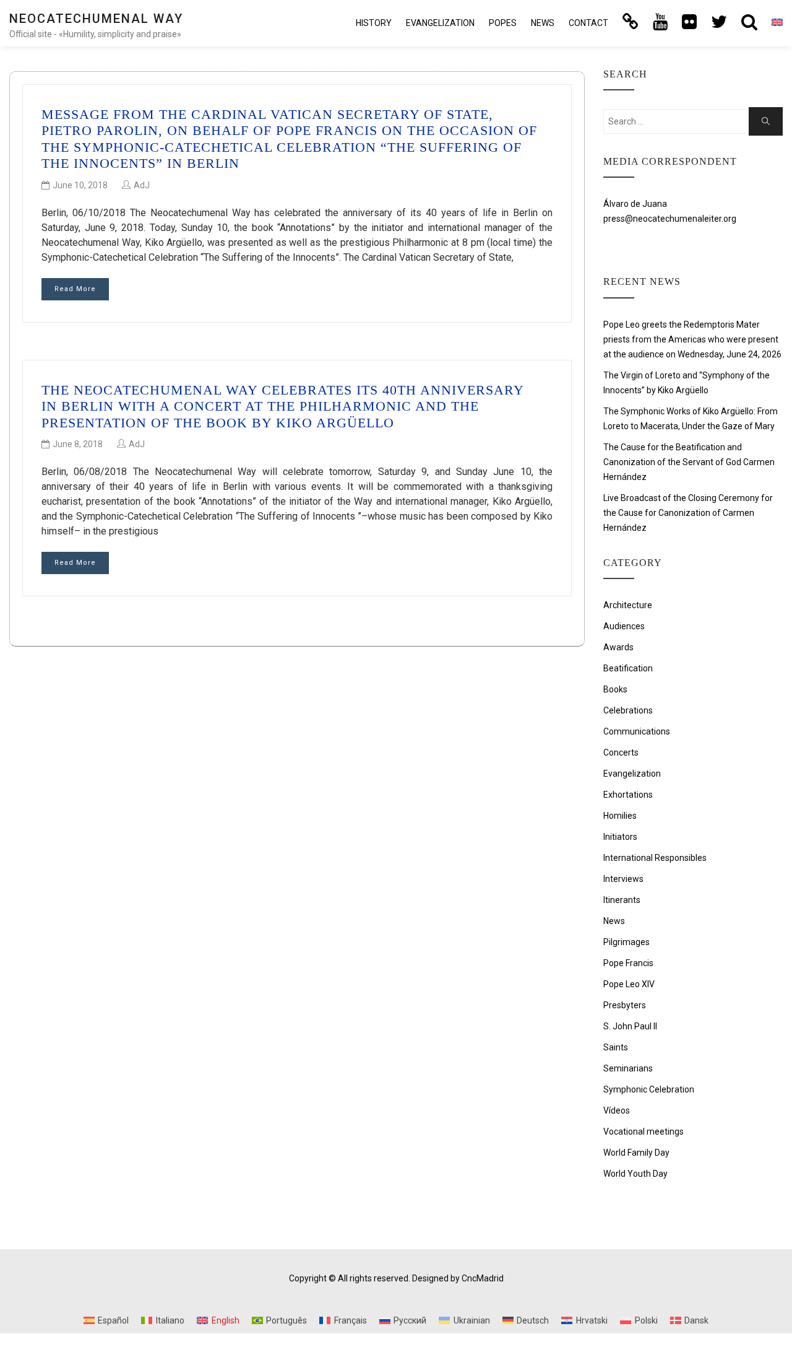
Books (615, 689)
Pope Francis (628, 963)
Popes (503, 23)
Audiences (624, 626)
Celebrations (628, 710)
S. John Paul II (630, 1026)
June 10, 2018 (80, 185)
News (542, 23)
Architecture (627, 605)
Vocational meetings (643, 1131)
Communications (636, 731)
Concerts (621, 752)
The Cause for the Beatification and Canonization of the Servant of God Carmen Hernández (689, 462)
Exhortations (628, 795)
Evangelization (440, 23)
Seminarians (628, 1068)
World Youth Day (635, 1174)
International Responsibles (655, 858)
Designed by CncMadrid (458, 1278)
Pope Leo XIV (629, 984)
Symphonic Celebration (648, 1089)
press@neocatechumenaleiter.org (669, 219)
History (374, 23)
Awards (618, 647)
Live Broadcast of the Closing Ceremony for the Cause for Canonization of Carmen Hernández (688, 513)
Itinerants (621, 900)
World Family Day (636, 1153)
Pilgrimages (626, 942)
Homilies (620, 816)
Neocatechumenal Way (96, 18)
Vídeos (616, 1110)
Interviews (623, 879)
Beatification (628, 668)
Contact (588, 23)
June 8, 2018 (78, 444)
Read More (75, 289)
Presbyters (624, 1005)
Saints (615, 1047)
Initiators (620, 837)
